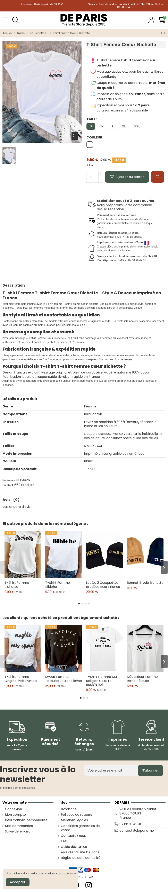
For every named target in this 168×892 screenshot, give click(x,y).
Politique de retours (76, 815)
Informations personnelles (26, 820)
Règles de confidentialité (80, 858)
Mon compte (15, 815)
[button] (79, 603)
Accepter (17, 882)
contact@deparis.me (136, 830)
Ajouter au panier (130, 176)
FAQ (64, 841)
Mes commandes (19, 826)
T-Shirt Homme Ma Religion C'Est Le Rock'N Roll (101, 680)
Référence (8, 480)
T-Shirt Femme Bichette (17, 584)
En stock (8, 485)
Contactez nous (73, 836)
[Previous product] (162, 33)
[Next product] (164, 33)
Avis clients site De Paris (80, 852)
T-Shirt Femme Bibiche (57, 584)
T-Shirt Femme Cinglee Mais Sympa (21, 678)
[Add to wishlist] (157, 177)
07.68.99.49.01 (130, 824)
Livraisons (68, 809)
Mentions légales (74, 820)
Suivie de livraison (19, 831)
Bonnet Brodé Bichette (145, 582)
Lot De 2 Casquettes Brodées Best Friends (103, 584)
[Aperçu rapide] (26, 576)
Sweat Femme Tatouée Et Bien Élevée (63, 678)
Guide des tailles (74, 847)
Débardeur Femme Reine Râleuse (142, 678)
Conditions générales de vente (80, 828)
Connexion (13, 809)
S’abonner (150, 770)
